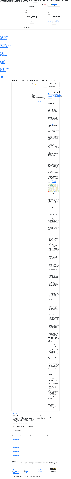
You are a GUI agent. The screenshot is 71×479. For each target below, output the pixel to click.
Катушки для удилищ (3, 51)
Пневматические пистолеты (4, 41)
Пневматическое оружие (3, 39)
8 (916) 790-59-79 (53, 182)
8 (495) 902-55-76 (53, 181)
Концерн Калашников (39, 91)
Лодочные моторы (3, 66)
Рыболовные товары (16, 471)
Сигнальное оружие (3, 37)
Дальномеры (2, 54)
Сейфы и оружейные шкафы (4, 72)
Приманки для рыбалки (3, 50)
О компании (27, 469)
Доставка (26, 471)
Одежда (1, 76)
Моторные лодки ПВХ (3, 71)
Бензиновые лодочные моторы (4, 68)
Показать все (39, 101)
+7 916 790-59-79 (54, 4)
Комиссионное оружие (3, 38)
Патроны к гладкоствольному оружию (5, 45)
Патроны (1, 43)
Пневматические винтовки (4, 42)
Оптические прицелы (3, 60)
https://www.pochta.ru (55, 148)
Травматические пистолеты (4, 36)
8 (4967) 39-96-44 (53, 180)
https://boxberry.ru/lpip (53, 124)
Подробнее (36, 442)
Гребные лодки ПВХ (3, 70)
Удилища (1, 52)
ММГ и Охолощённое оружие (4, 35)
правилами (34, 20)
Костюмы (1, 77)
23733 (36, 83)
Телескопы (1, 57)
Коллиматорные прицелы (3, 59)
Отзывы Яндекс (14, 413)
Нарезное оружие (2, 33)
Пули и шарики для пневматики (4, 46)
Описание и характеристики (16, 411)
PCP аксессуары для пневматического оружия (6, 40)
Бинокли (1, 58)
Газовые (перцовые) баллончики (4, 73)
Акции (26, 472)
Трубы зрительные (2, 62)
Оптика (1, 53)
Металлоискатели (2, 64)
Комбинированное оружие (4, 34)
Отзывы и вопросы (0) (15, 412)
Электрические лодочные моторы (5, 67)
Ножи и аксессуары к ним (3, 65)
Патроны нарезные (3, 44)
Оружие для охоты (3, 32)
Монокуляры (2, 56)
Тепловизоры (2, 61)
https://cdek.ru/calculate (52, 113)
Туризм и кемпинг (2, 63)
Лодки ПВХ (1, 69)
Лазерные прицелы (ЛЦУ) (3, 55)
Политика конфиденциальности (29, 468)
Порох (1, 48)
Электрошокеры (2, 75)
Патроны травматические (4, 47)
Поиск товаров (26, 27)
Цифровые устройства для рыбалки (5, 49)
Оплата (26, 470)
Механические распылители (4, 74)
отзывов (33, 89)
